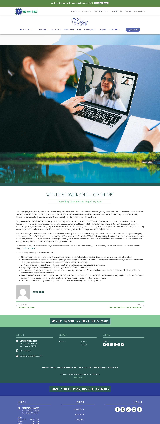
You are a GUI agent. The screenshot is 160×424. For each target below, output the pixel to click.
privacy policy (80, 377)
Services (74, 12)
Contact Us (138, 12)
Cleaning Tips (116, 12)
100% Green (98, 12)
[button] (44, 29)
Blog (107, 12)
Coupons (128, 12)
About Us (85, 12)
